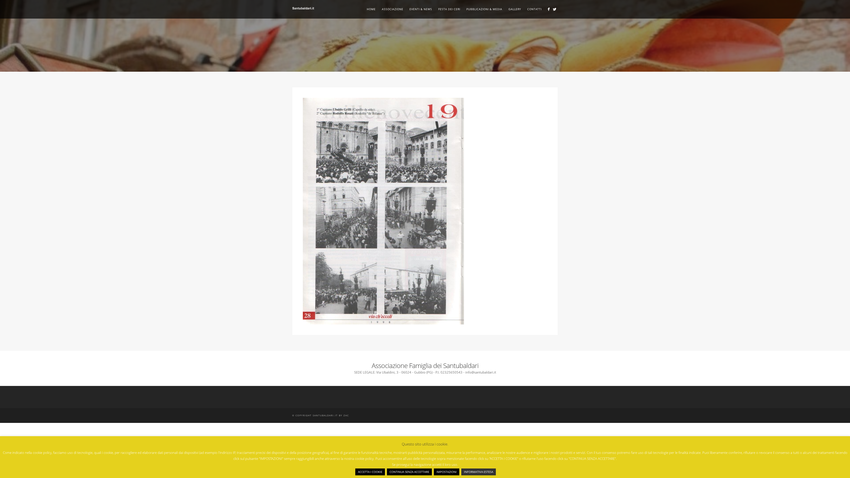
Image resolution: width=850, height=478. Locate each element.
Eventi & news (421, 9)
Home (371, 9)
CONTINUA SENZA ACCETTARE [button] (409, 472)
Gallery (514, 9)
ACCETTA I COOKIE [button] (370, 472)
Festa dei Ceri (449, 9)
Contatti (534, 9)
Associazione (392, 9)
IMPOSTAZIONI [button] (447, 472)
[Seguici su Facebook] (548, 9)
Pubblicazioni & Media (484, 9)
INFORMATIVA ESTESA (478, 472)
